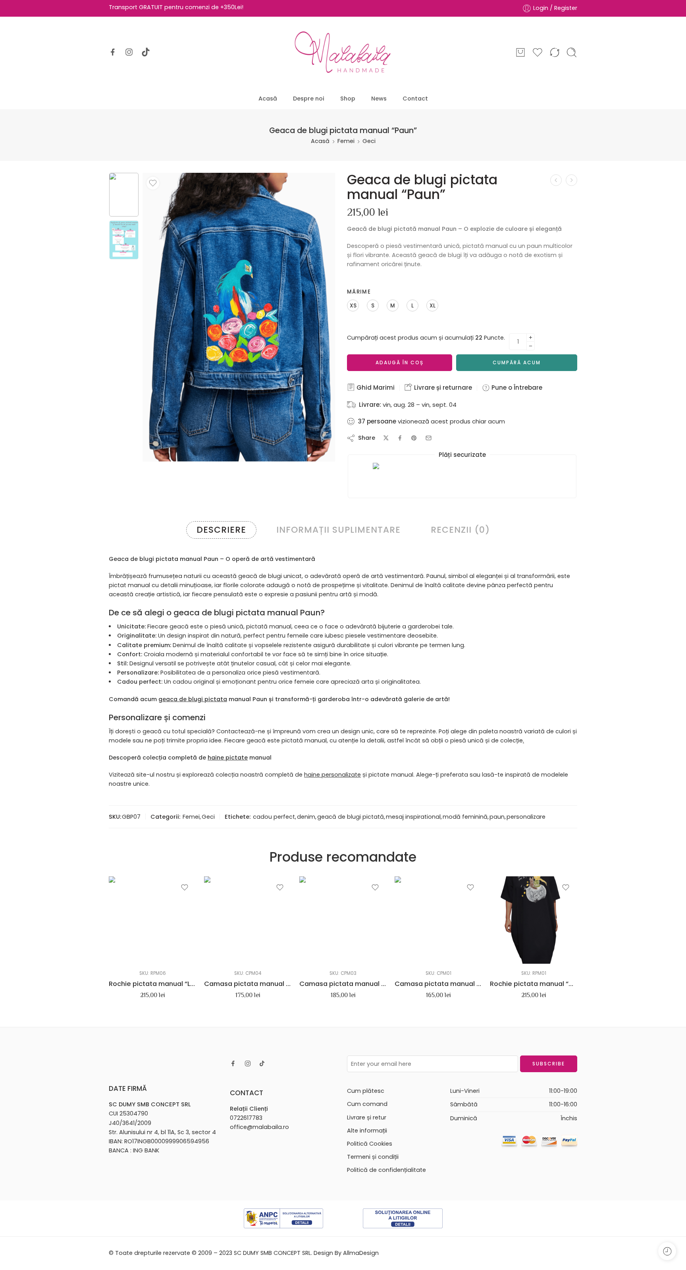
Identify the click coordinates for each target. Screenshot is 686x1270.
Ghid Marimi (375, 387)
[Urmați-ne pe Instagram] (129, 52)
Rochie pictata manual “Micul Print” (533, 983)
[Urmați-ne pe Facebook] (113, 52)
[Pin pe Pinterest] (414, 438)
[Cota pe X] (386, 438)
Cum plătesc (365, 1091)
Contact (415, 98)
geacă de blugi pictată (350, 817)
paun (497, 817)
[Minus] (530, 346)
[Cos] (520, 52)
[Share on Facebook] (400, 438)
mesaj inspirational (413, 817)
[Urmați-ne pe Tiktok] (145, 52)
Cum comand (367, 1104)
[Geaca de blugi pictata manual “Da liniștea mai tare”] (556, 180)
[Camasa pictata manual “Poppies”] (247, 920)
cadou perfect (274, 817)
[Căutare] (571, 52)
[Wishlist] (152, 183)
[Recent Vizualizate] (667, 1251)
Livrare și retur (366, 1117)
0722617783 (246, 1118)
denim (306, 817)
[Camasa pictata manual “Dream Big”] (438, 920)
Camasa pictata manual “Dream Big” (438, 983)
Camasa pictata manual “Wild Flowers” (343, 983)
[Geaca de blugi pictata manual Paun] (124, 194)
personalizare (526, 817)
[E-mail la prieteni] (428, 438)
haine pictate (228, 758)
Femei (346, 141)
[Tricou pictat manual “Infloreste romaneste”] (571, 180)
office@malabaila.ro (259, 1127)
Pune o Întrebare (516, 387)
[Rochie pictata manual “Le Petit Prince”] (152, 920)
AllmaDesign (361, 1253)
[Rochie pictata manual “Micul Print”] (533, 920)
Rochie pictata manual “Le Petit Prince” (152, 983)
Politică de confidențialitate (386, 1170)
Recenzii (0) (460, 530)
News (379, 98)
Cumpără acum (517, 362)
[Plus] (530, 337)
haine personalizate (332, 775)
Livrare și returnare (442, 387)
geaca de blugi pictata (192, 699)
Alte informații (367, 1131)
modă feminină (465, 817)
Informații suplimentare (338, 530)
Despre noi (308, 98)
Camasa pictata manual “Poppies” (247, 983)
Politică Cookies (369, 1144)
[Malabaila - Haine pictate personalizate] (343, 52)
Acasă (267, 98)
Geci (369, 141)
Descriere (221, 530)
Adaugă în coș (400, 362)
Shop (347, 98)
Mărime (359, 292)
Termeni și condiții (373, 1157)
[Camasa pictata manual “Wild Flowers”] (343, 920)
